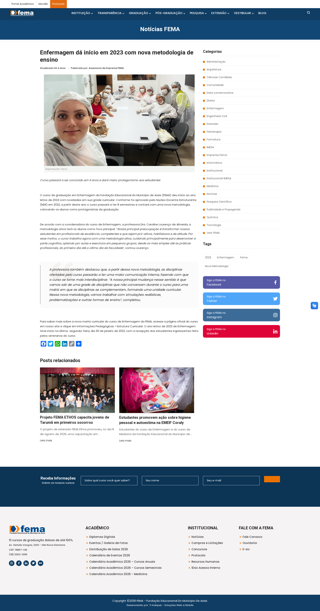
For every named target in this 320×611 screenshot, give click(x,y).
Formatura (213, 139)
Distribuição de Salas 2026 (108, 549)
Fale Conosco (252, 537)
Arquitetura (214, 69)
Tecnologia (214, 225)
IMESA (210, 147)
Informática (214, 163)
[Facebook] (19, 563)
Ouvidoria (250, 543)
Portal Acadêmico (22, 4)
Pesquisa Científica (219, 202)
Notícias (212, 194)
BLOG (262, 13)
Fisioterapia (214, 132)
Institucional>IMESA (219, 178)
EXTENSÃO (218, 13)
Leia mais (46, 440)
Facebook (216, 282)
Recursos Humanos (205, 562)
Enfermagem (215, 108)
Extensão (212, 124)
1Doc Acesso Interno (205, 568)
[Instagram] (11, 563)
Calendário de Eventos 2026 (109, 555)
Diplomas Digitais (102, 537)
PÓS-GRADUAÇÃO (169, 13)
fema (244, 257)
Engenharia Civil (217, 116)
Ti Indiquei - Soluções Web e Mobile (171, 605)
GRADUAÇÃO (138, 13)
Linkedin (216, 331)
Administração (216, 62)
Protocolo (58, 4)
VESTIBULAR (242, 13)
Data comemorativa (220, 93)
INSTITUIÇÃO (80, 13)
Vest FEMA (213, 233)
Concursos (199, 549)
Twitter (216, 299)
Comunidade (215, 85)
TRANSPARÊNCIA (109, 13)
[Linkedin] (26, 563)
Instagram (216, 315)
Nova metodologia (216, 266)
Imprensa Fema (217, 155)
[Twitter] (33, 563)
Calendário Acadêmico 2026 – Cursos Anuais (122, 562)
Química (212, 217)
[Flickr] (40, 563)
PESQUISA (197, 13)
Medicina (212, 186)
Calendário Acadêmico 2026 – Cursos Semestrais (125, 568)
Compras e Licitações (207, 543)
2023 (208, 257)
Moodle (43, 4)
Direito (211, 100)
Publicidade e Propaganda (223, 209)
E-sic (246, 549)
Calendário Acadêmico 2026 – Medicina (118, 574)
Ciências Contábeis (219, 77)
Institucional (214, 170)
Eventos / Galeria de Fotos (108, 543)
